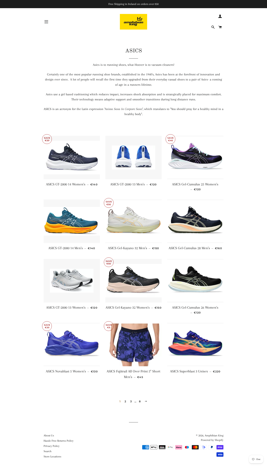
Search (47, 451)
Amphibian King (214, 435)
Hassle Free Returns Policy (59, 440)
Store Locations (52, 456)
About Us (49, 435)
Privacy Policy (52, 446)
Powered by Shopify (212, 440)
